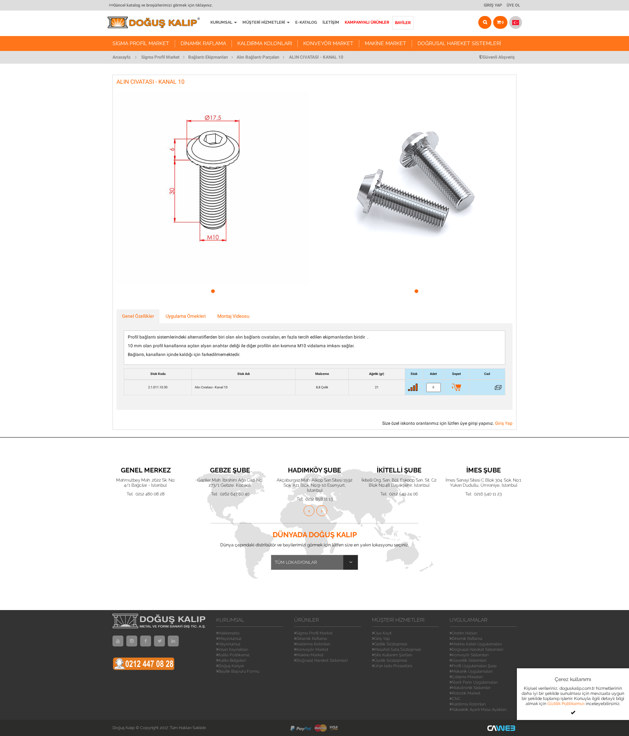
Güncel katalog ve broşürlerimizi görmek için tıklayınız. (163, 5)
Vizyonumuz (229, 644)
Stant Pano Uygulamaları (475, 682)
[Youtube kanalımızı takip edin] (117, 641)
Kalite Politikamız (233, 655)
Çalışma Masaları (467, 676)
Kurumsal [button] (221, 22)
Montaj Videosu (233, 316)
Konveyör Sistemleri (470, 655)
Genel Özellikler (138, 316)
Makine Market (385, 43)
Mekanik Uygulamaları (472, 671)
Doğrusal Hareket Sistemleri (459, 43)
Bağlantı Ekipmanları (208, 57)
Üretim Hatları (464, 633)
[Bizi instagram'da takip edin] (131, 641)
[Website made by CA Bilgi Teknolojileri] (502, 727)
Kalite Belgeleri (232, 660)
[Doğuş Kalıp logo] (157, 22)
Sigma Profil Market (140, 43)
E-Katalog (306, 22)
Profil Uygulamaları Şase (474, 666)
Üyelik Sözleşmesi (390, 660)
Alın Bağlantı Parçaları (258, 57)
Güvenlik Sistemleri (469, 660)
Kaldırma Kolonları (264, 43)
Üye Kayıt (383, 633)
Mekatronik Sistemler (471, 687)
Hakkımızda (229, 633)
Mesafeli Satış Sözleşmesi (397, 649)
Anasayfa (121, 57)
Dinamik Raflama (203, 43)
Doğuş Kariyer (231, 666)
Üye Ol (513, 5)
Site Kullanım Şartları (393, 655)
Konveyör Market (328, 43)
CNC (456, 698)
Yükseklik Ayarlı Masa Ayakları (479, 709)
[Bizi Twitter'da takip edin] (159, 641)
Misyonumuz (229, 638)
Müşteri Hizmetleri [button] (264, 22)
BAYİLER (403, 22)
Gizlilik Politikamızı (566, 703)
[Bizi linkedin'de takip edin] (173, 641)
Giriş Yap (493, 5)
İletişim (331, 22)
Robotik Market (466, 693)
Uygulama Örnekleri (186, 316)
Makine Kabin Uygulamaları (477, 644)
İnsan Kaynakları (233, 649)
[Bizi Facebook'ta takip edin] (145, 641)
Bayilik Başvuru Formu (238, 671)
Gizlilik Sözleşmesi (390, 644)
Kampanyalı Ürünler (367, 22)
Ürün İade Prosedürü (393, 666)
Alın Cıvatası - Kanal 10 (316, 57)
